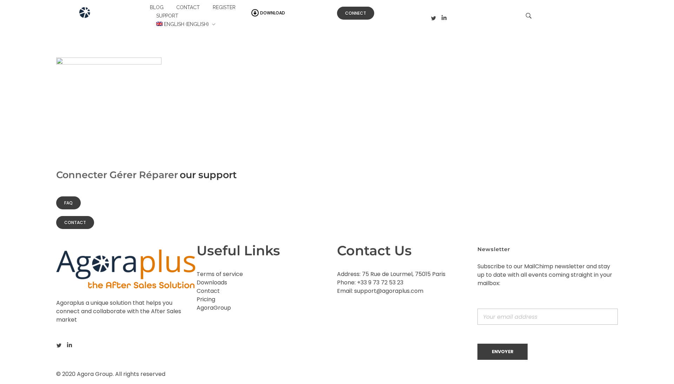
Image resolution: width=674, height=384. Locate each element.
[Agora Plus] (101, 15)
